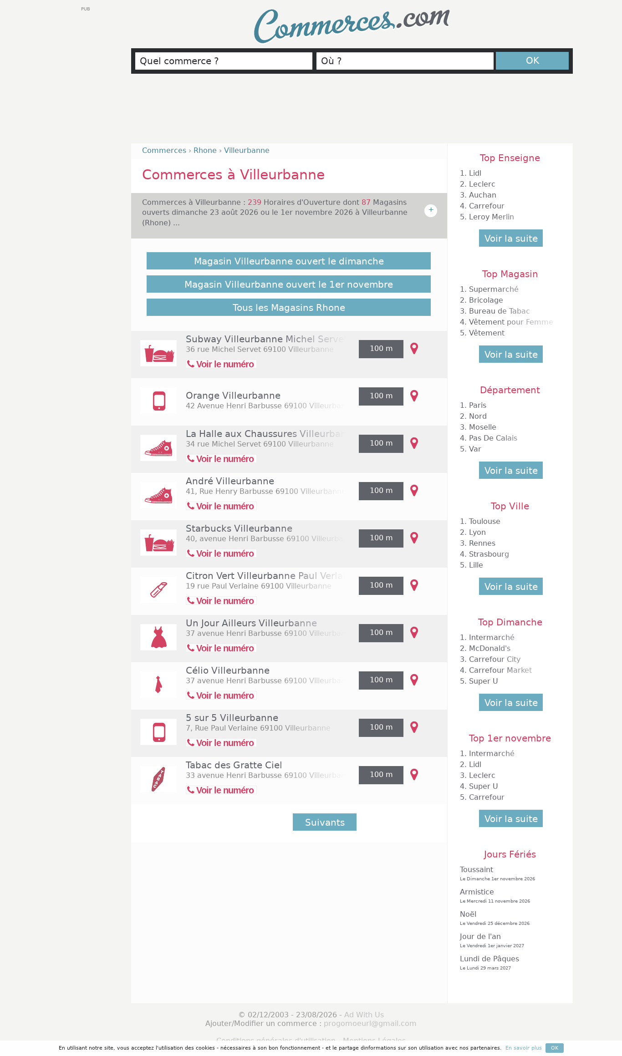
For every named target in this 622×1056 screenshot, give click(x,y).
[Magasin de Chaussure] (154, 454)
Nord (478, 416)
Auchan (482, 195)
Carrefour (487, 206)
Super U (483, 681)
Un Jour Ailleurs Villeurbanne (251, 623)
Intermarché (492, 637)
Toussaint (497, 873)
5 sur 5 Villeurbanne (232, 717)
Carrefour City (494, 659)
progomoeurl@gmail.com (370, 1023)
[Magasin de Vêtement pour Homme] (154, 690)
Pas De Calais (493, 438)
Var (475, 449)
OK (532, 60)
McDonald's (489, 648)
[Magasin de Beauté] (154, 596)
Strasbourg (489, 554)
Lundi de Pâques (489, 962)
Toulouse (484, 521)
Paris (477, 405)
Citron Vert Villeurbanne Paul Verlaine (271, 575)
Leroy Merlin (491, 217)
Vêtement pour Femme (511, 322)
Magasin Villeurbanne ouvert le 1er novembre (288, 284)
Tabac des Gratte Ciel (234, 765)
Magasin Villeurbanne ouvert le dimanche (289, 261)
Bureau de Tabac (499, 311)
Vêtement (487, 333)
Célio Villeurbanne (228, 670)
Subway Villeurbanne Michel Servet (266, 339)
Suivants (325, 822)
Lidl (475, 173)
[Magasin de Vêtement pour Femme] (154, 643)
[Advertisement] (352, 112)
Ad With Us (364, 1014)
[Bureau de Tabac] (154, 785)
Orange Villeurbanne (233, 395)
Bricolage (486, 300)
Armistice (495, 896)
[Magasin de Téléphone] (154, 406)
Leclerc (482, 184)
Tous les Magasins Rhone (289, 307)
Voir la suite (511, 238)
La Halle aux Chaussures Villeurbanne (272, 433)
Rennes (482, 543)
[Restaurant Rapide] (154, 359)
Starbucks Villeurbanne (239, 528)
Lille (476, 565)
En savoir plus (523, 1048)
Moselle (482, 427)
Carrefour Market (500, 670)
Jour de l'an (492, 940)
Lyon (477, 532)
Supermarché (494, 289)
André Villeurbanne (230, 481)
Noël (495, 918)
